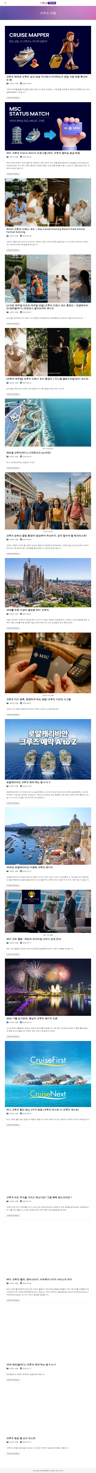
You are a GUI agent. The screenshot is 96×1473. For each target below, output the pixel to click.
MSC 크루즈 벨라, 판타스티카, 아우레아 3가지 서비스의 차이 (39, 1279)
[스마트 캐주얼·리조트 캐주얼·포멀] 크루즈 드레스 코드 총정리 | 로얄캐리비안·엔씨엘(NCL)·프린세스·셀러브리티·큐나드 (47, 307)
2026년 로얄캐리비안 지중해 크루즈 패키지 (29, 867)
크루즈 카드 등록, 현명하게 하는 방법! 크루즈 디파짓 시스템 (38, 699)
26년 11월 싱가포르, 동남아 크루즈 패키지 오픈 (32, 1018)
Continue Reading (13, 98)
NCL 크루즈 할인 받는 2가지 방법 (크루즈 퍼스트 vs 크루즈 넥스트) (42, 1109)
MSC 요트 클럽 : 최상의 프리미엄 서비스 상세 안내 (33, 938)
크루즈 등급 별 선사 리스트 (21, 1438)
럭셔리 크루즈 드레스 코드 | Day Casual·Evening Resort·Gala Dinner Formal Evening (45, 230)
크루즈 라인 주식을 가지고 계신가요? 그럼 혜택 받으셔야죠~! (39, 1197)
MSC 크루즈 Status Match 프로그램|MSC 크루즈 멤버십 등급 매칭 (43, 152)
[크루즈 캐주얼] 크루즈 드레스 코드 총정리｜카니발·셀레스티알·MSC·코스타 (47, 378)
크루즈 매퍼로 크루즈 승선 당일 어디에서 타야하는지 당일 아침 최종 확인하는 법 (47, 78)
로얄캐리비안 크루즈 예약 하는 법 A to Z (28, 782)
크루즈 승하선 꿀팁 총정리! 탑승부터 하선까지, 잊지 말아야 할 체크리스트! (46, 535)
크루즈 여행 (13, 83)
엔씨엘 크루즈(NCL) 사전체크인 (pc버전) (28, 452)
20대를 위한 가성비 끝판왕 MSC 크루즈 (27, 609)
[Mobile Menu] (5, 3)
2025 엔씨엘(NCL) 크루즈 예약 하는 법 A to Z (31, 1364)
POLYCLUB (44, 1470)
